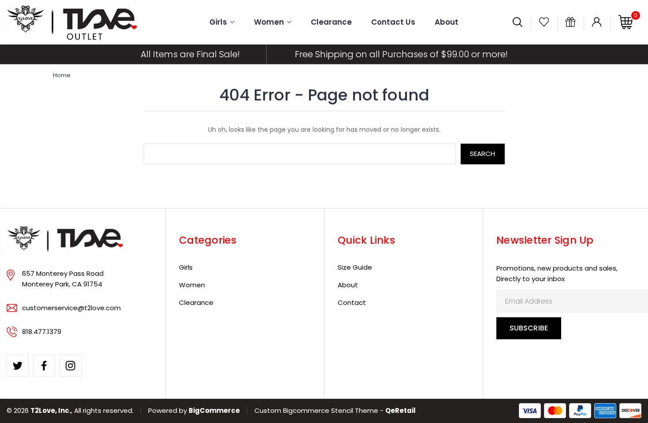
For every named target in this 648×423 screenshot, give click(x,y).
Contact (352, 302)
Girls (218, 22)
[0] (625, 27)
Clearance (331, 22)
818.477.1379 (41, 331)
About (446, 22)
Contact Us (393, 22)
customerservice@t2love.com (71, 307)
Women (269, 22)
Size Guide (355, 267)
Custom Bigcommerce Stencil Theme (316, 410)
